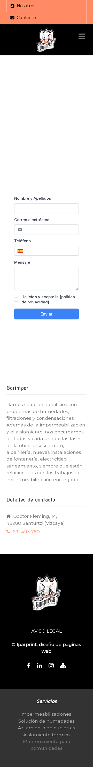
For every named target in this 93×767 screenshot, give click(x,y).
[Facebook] (29, 665)
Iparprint (27, 644)
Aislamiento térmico (46, 734)
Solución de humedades (46, 721)
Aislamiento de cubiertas (46, 727)
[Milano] (46, 39)
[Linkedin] (39, 665)
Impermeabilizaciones (45, 714)
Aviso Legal (46, 631)
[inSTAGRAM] (51, 665)
